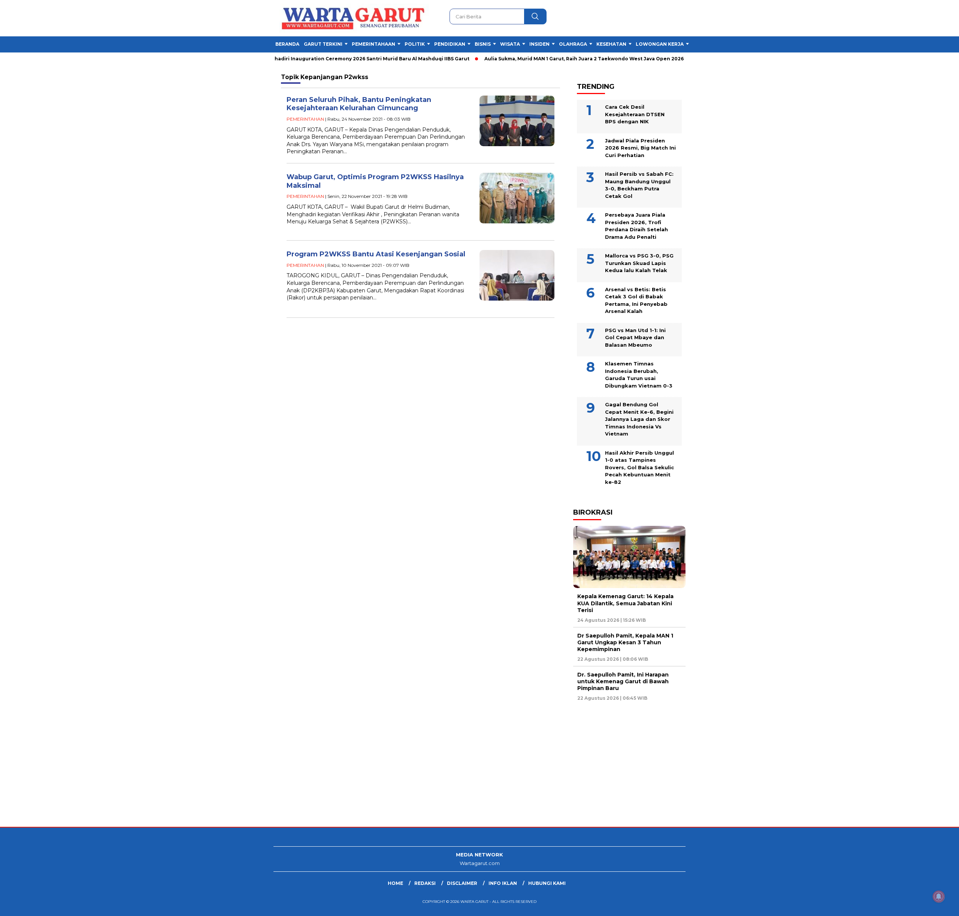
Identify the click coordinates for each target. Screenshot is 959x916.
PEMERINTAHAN (305, 119)
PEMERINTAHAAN (373, 44)
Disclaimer (462, 883)
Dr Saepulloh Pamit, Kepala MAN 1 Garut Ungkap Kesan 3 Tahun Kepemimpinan (625, 642)
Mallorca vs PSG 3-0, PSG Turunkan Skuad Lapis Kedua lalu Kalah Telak (639, 263)
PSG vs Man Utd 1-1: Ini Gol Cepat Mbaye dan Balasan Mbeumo (635, 337)
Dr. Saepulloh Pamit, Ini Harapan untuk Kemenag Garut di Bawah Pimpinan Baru (623, 681)
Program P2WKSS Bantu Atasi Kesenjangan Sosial (376, 254)
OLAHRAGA (573, 44)
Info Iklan (502, 883)
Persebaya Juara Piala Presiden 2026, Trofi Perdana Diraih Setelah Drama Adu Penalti (636, 226)
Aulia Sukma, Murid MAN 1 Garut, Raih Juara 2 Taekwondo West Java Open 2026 (564, 58)
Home (395, 883)
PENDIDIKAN (449, 44)
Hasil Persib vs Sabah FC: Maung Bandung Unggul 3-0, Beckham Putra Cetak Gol (639, 185)
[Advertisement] (225, 766)
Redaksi (425, 883)
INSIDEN (539, 44)
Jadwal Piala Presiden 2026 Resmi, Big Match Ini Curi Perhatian (640, 148)
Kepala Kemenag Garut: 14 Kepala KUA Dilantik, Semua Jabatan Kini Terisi (625, 603)
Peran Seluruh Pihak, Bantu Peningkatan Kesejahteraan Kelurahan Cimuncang (359, 104)
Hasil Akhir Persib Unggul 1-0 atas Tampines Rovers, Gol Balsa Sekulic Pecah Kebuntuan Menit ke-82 (639, 467)
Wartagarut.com (480, 863)
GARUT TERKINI (323, 44)
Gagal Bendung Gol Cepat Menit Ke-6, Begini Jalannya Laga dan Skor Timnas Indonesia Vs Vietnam (639, 419)
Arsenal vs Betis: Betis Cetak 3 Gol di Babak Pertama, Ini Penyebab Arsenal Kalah (636, 300)
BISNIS (483, 44)
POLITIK (415, 44)
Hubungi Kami (547, 883)
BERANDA (287, 44)
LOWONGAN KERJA (660, 44)
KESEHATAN (611, 44)
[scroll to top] (924, 904)
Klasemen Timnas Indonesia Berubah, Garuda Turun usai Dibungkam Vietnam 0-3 (638, 375)
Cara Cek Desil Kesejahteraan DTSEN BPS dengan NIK (635, 114)
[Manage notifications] (939, 897)
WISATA (510, 44)
